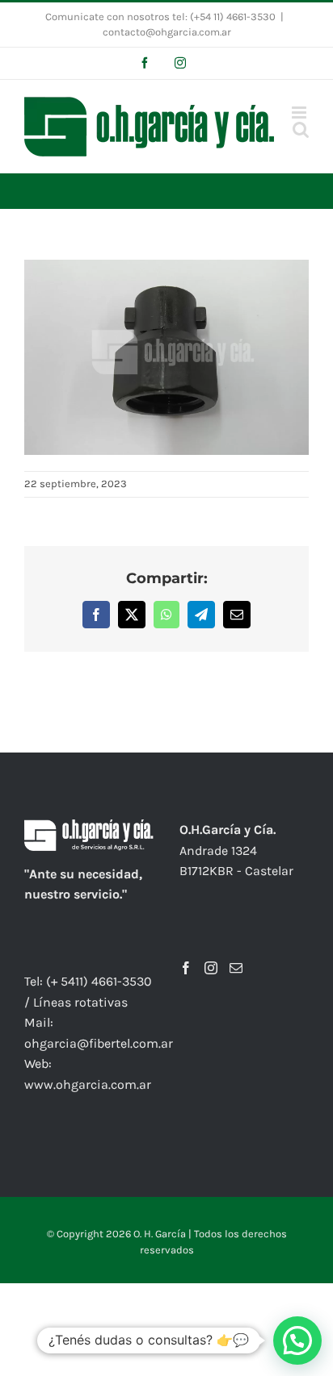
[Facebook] (185, 967)
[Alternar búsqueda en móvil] (301, 129)
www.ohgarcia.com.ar (87, 1084)
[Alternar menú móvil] (300, 112)
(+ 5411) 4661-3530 (99, 981)
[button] (297, 1340)
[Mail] (236, 967)
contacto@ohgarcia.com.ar (167, 32)
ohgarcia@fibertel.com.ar (98, 1043)
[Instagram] (210, 967)
